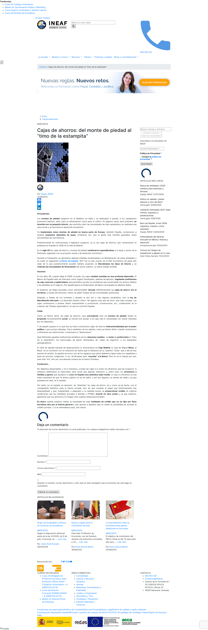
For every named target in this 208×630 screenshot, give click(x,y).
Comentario (42, 456)
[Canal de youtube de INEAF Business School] (71, 561)
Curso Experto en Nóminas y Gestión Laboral (25, 10)
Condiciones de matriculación (50, 609)
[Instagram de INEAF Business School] (66, 561)
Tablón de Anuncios (158, 612)
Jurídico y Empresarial (86, 593)
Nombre (41, 462)
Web (39, 474)
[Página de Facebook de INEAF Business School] (62, 561)
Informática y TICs (84, 596)
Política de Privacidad (151, 153)
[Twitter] (86, 204)
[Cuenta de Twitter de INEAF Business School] (64, 561)
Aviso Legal (107, 609)
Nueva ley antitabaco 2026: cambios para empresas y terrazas (152, 188)
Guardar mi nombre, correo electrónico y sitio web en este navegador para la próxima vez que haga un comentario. (84, 484)
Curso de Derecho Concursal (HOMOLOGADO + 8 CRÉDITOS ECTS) (54, 593)
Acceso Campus (42, 18)
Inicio (44, 116)
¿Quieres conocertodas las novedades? (151, 134)
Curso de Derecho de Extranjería (20, 13)
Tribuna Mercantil (50, 119)
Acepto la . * (150, 158)
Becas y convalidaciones (125, 57)
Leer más (62, 539)
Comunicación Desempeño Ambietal (53, 612)
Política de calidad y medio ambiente (129, 609)
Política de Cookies (73, 609)
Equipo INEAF (47, 194)
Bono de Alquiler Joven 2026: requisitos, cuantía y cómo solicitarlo (153, 226)
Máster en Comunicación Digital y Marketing (25, 7)
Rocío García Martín (84, 547)
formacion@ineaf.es (154, 578)
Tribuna (87, 57)
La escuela (43, 57)
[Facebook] (86, 200)
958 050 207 (151, 576)
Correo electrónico (46, 468)
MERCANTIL (42, 530)
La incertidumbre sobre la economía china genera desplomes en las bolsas (117, 525)
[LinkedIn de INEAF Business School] (69, 561)
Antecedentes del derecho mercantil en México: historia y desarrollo (154, 239)
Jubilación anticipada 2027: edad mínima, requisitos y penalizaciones (155, 213)
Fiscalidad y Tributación (87, 599)
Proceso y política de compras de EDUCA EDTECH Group (96, 612)
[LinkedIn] (86, 208)
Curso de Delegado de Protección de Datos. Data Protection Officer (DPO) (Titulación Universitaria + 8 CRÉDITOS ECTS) (54, 582)
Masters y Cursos (60, 57)
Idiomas (79, 584)
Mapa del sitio (129, 612)
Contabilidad (82, 576)
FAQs (39, 615)
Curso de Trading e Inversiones (19, 4)
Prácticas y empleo (103, 57)
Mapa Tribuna (142, 612)
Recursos (76, 57)
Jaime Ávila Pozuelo (50, 544)
